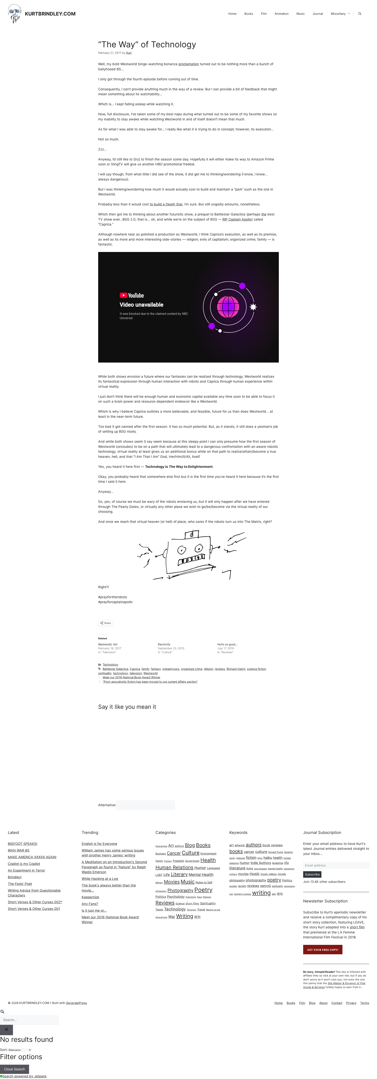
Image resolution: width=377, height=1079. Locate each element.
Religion (207, 897)
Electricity (164, 644)
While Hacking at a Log (100, 879)
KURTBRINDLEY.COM (50, 14)
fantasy (156, 668)
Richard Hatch (236, 668)
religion (208, 668)
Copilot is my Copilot (24, 864)
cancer (249, 852)
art (231, 845)
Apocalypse (161, 846)
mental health (275, 868)
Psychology (176, 897)
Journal (318, 14)
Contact (336, 1003)
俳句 (197, 917)
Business (161, 853)
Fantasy (168, 861)
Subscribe (312, 874)
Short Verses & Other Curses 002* (35, 902)
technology (120, 673)
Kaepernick (90, 897)
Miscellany (338, 14)
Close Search (14, 1069)
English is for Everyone (99, 844)
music (255, 873)
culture (261, 851)
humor (245, 863)
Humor (200, 868)
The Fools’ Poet (20, 884)
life (286, 863)
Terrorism (191, 910)
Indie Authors (261, 863)
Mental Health (201, 874)
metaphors (289, 868)
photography (256, 880)
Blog (190, 845)
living (249, 868)
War (171, 916)
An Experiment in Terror (26, 870)
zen (274, 893)
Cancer (174, 853)
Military (159, 882)
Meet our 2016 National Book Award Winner (131, 677)
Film (264, 14)
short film (357, 927)
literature (237, 868)
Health (208, 860)
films (260, 858)
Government (192, 860)
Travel (201, 909)
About (323, 1003)
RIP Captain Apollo (237, 219)
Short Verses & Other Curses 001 (34, 909)
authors (179, 846)
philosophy (161, 891)
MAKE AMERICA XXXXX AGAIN (32, 857)
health (278, 858)
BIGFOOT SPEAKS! (22, 844)
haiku (268, 858)
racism (242, 886)
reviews (220, 668)
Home (232, 14)
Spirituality (208, 903)
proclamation (188, 64)
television (136, 673)
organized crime (191, 668)
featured (240, 858)
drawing (288, 852)
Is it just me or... (94, 910)
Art (171, 845)
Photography (180, 890)
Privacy (351, 1003)
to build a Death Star (166, 204)
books (236, 851)
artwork (240, 845)
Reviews (165, 903)
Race (199, 897)
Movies (172, 882)
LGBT (159, 875)
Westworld (151, 673)
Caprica (135, 668)
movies (243, 874)
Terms (364, 1003)
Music (300, 14)
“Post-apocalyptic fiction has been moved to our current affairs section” (150, 681)
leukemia (277, 863)
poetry (274, 880)
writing (261, 892)
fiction (251, 857)
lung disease (260, 868)
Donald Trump (275, 852)
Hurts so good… (227, 644)
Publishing (191, 897)
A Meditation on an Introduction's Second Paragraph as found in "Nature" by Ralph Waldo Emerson (114, 867)
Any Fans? (90, 904)
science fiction (256, 668)
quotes (233, 886)
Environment (208, 853)
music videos (269, 874)
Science (180, 903)
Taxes (159, 909)
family (145, 668)
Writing (184, 916)
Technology (110, 664)
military (233, 874)
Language (213, 868)
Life (167, 874)
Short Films (192, 903)
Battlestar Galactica (115, 668)
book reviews (273, 845)
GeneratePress (76, 1003)
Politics (161, 897)
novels (282, 874)
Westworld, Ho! (107, 644)
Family (159, 860)
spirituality (105, 673)
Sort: (4, 1050)
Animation (282, 14)
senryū (265, 886)
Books (248, 14)
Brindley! (15, 877)
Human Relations (174, 867)
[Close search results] (6, 1030)
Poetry (203, 889)
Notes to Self (204, 882)
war (231, 894)
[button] (359, 14)
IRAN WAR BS (18, 850)
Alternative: (107, 805)
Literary (179, 874)
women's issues (242, 894)
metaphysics (170, 668)
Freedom (178, 860)
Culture (190, 853)
